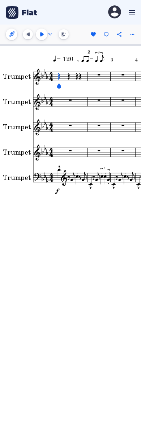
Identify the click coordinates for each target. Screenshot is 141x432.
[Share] (119, 34)
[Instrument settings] (11, 34)
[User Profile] (114, 12)
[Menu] (131, 12)
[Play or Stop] (41, 34)
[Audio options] (50, 34)
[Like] (93, 34)
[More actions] (132, 34)
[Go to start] (28, 34)
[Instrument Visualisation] (64, 34)
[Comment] (106, 34)
